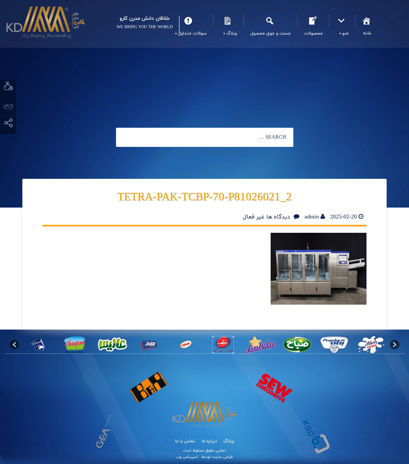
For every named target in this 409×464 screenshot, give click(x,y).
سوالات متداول (189, 20)
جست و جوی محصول (270, 20)
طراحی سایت (222, 457)
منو (342, 20)
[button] (14, 344)
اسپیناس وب (187, 457)
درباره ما (209, 441)
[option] (371, 345)
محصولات (313, 20)
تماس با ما (185, 441)
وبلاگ (228, 20)
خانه (367, 20)
